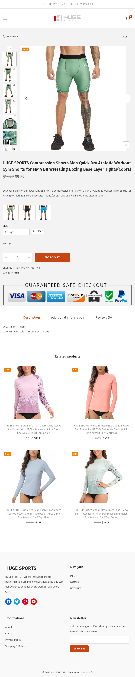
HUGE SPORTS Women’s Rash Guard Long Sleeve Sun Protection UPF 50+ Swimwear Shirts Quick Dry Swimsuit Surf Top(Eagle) (101, 514)
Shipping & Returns (16, 646)
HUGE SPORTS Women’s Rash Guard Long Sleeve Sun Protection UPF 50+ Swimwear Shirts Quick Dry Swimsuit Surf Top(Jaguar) (33, 429)
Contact (9, 633)
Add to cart (52, 257)
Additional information (67, 317)
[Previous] (26, 98)
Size (5, 226)
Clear (40, 231)
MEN (16, 272)
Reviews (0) (103, 317)
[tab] (31, 317)
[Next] (126, 98)
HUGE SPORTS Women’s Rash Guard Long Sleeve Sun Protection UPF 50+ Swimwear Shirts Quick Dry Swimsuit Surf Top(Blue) (33, 514)
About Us (10, 627)
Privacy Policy (13, 639)
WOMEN (74, 582)
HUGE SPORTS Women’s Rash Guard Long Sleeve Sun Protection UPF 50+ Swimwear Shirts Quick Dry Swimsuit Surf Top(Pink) (101, 429)
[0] (128, 18)
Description (31, 317)
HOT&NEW (76, 588)
